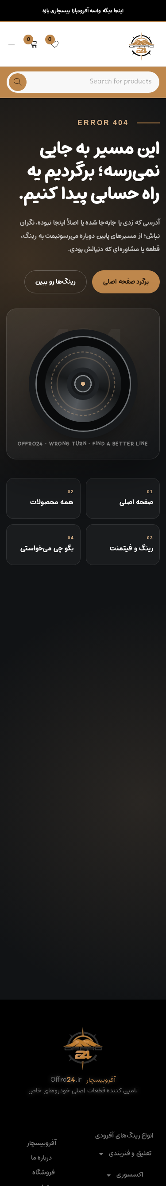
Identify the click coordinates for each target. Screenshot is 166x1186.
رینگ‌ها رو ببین (55, 281)
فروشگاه (43, 1172)
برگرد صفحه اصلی (126, 281)
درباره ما (41, 1158)
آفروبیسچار (41, 1143)
